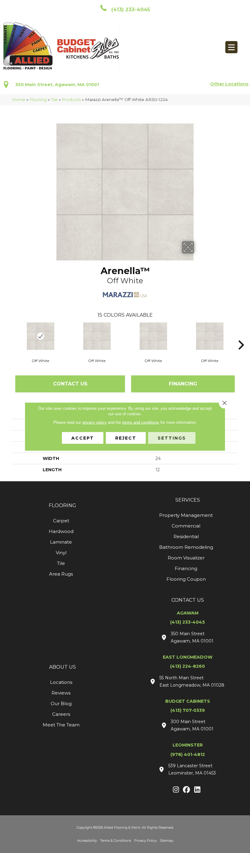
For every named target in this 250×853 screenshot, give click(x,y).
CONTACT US (187, 600)
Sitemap (166, 840)
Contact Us (70, 384)
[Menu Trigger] (231, 47)
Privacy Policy (145, 840)
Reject (125, 438)
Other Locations (229, 84)
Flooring (38, 99)
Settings (172, 438)
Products (71, 99)
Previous (9, 336)
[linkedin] (197, 790)
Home (18, 99)
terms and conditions (140, 422)
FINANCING (183, 384)
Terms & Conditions (115, 840)
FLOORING (62, 505)
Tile (54, 99)
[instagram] (176, 790)
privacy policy (94, 422)
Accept (82, 438)
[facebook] (186, 790)
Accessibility (87, 840)
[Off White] (40, 336)
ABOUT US (62, 667)
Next (240, 336)
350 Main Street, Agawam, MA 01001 (57, 84)
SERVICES (187, 500)
